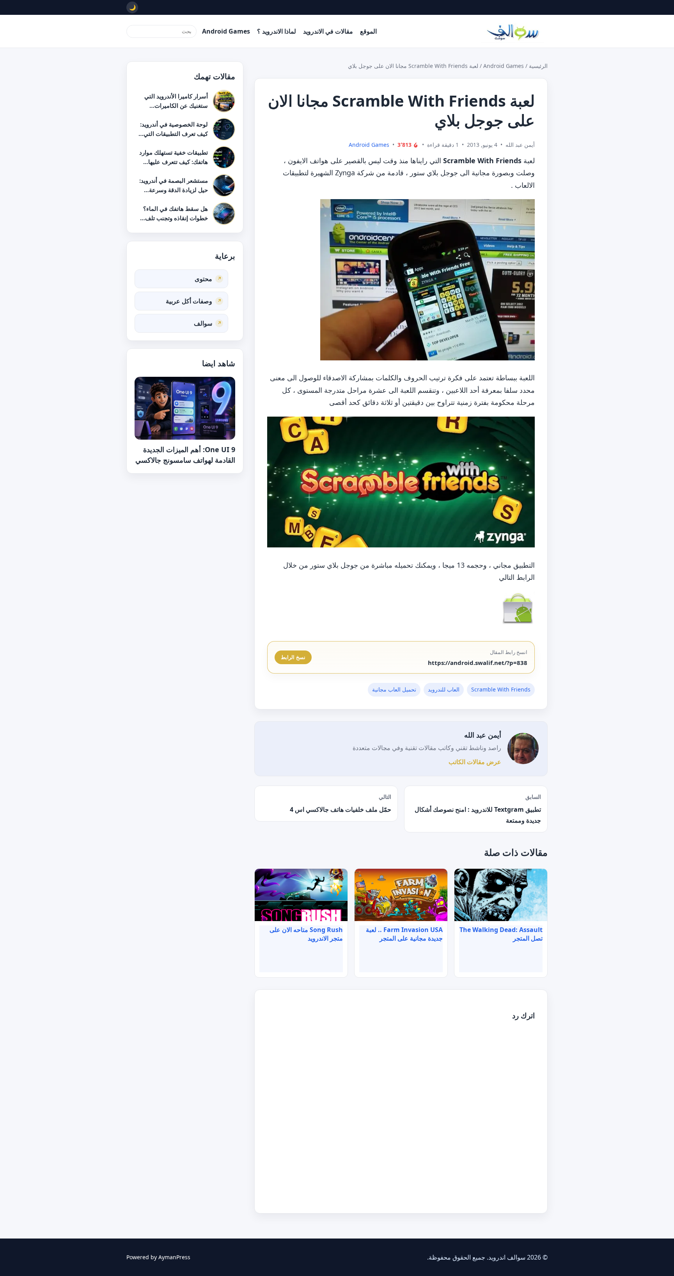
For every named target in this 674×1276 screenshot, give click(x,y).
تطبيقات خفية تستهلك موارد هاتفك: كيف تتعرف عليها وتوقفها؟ (173, 161)
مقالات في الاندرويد (328, 31)
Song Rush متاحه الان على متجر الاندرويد (306, 934)
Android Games (226, 31)
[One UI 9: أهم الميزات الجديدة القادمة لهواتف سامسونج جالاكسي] (185, 408)
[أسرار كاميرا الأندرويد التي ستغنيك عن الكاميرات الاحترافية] (224, 101)
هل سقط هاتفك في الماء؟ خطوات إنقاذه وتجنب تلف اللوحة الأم (175, 218)
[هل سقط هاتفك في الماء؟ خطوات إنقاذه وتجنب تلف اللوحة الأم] (224, 213)
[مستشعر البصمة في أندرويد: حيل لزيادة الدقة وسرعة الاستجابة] (224, 185)
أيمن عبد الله (482, 735)
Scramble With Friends (500, 689)
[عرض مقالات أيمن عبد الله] (523, 748)
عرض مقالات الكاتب (475, 761)
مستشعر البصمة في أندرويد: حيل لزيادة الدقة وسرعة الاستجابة (173, 189)
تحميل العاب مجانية (394, 689)
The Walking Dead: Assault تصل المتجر (501, 934)
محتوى (203, 278)
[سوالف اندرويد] (512, 31)
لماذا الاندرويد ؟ (276, 31)
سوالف (203, 323)
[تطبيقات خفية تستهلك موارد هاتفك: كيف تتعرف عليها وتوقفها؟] (224, 157)
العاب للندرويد (443, 689)
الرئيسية (538, 66)
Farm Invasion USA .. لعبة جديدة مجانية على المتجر (404, 934)
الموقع (368, 31)
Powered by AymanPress (158, 1257)
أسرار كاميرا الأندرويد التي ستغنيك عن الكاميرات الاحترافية (176, 105)
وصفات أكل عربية (189, 300)
